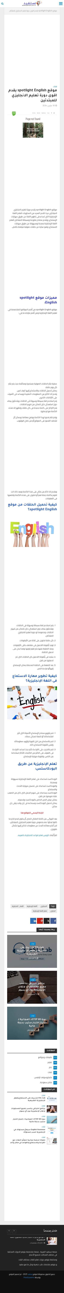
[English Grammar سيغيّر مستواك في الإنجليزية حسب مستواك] (52, 1130)
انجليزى (53, 911)
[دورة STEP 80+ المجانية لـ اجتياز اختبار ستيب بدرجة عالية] (52, 1119)
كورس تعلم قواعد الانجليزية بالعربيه (33, 835)
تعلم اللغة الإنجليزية (40, 911)
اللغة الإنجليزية (32, 906)
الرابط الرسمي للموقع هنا (32, 813)
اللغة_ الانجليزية (18, 906)
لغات (55, 86)
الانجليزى (44, 906)
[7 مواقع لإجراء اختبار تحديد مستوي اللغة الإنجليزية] (52, 1241)
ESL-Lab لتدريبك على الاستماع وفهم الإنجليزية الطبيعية (32, 951)
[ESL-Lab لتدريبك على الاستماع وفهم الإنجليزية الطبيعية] (52, 1098)
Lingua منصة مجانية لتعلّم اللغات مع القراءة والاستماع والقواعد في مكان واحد (27, 1141)
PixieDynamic (29, 1277)
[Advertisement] (32, 51)
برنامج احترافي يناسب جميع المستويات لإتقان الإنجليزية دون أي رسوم (32, 986)
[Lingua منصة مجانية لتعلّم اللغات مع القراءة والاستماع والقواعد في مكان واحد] (52, 1140)
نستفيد (30, 1274)
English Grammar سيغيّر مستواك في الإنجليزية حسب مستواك (29, 1131)
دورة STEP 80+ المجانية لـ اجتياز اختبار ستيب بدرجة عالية (32, 1023)
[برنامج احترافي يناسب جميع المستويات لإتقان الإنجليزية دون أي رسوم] (52, 1109)
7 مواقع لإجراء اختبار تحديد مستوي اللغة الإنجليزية (27, 1239)
